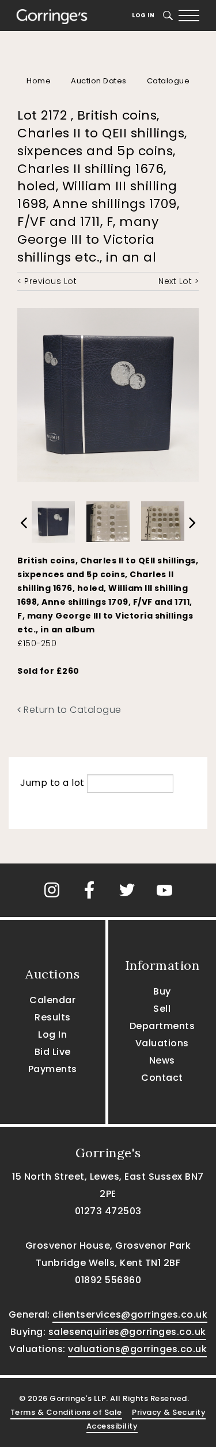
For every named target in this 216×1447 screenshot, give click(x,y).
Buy (162, 991)
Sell (161, 1008)
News (162, 1060)
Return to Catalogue (71, 709)
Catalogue (168, 80)
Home (38, 80)
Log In (143, 15)
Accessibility (112, 1426)
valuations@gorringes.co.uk (137, 1349)
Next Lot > (178, 281)
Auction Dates (99, 80)
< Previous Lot (47, 281)
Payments (52, 1069)
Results (53, 1017)
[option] (53, 519)
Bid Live (53, 1051)
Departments (162, 1026)
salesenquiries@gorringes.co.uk (127, 1331)
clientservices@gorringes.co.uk (129, 1314)
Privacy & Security (169, 1412)
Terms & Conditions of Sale (66, 1412)
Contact (162, 1077)
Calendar (52, 1000)
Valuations (162, 1043)
